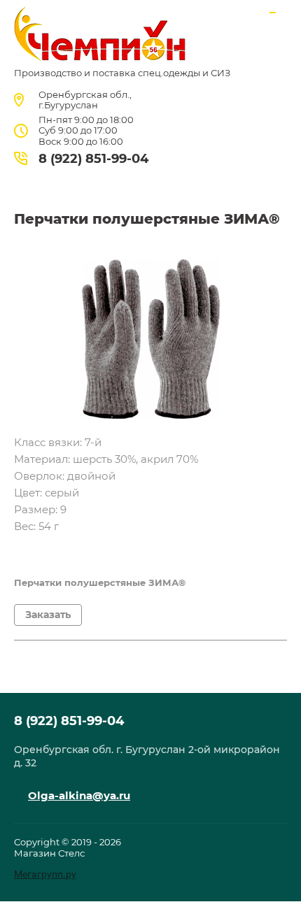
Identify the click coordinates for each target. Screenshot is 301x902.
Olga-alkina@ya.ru (79, 795)
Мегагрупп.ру (45, 874)
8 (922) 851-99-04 (93, 158)
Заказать (48, 614)
